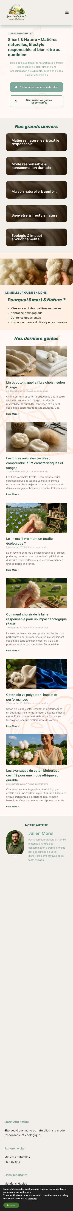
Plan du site (12, 1161)
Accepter (11, 1205)
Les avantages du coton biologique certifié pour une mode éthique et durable (33, 775)
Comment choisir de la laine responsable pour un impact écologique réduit (36, 619)
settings (32, 1198)
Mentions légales (15, 1183)
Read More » (12, 413)
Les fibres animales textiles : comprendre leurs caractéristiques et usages (34, 463)
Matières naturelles (17, 1157)
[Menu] (67, 12)
